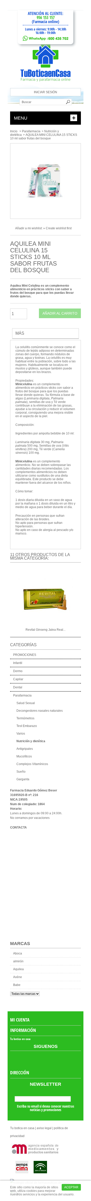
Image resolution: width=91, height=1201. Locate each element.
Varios (20, 733)
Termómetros (25, 718)
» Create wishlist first (57, 228)
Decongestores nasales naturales (39, 710)
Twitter (50, 1059)
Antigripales (24, 749)
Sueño (21, 771)
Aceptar (71, 1187)
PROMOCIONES (24, 655)
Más (19, 333)
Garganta (22, 779)
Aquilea (18, 969)
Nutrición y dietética (30, 741)
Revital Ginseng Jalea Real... (45, 629)
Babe (16, 985)
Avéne (17, 977)
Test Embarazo (26, 726)
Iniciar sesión (45, 92)
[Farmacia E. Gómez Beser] (46, 86)
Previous (12, 599)
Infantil (17, 663)
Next (78, 599)
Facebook (41, 1059)
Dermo (17, 671)
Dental (17, 687)
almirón (18, 961)
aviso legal (44, 1128)
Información (23, 1030)
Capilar (18, 679)
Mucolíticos (24, 756)
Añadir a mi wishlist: (29, 228)
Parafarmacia (31, 131)
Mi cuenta (20, 1020)
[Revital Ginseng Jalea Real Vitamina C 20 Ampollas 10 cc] (45, 598)
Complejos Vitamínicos (32, 764)
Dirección (19, 1072)
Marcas (20, 943)
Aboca (17, 953)
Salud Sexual (25, 703)
